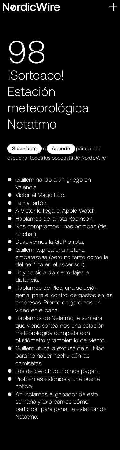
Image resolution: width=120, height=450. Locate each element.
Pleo (57, 287)
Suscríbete (24, 148)
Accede (61, 148)
